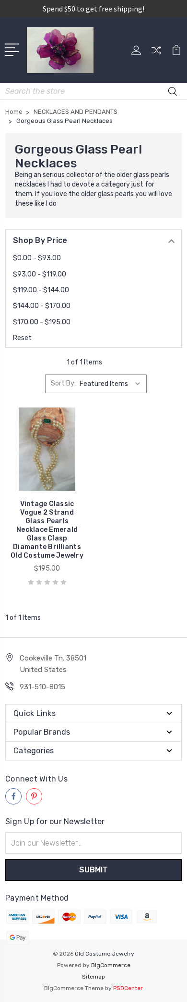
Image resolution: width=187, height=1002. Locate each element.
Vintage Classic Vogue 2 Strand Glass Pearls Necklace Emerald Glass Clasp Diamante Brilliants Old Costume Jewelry (47, 530)
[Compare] (156, 53)
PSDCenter (128, 988)
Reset (22, 338)
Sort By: (63, 383)
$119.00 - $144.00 (41, 290)
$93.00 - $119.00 (39, 274)
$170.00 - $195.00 (41, 322)
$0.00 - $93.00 (37, 258)
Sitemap (93, 976)
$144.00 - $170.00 (41, 306)
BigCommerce (110, 965)
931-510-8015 (42, 687)
